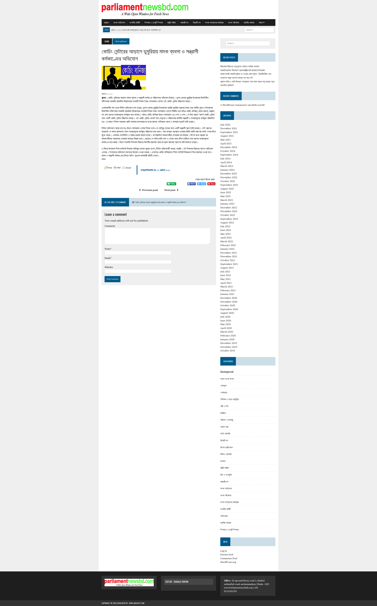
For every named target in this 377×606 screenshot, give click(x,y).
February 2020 (228, 335)
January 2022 (227, 248)
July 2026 (225, 124)
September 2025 (229, 132)
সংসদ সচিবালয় (233, 22)
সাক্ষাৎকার (224, 516)
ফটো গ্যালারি (225, 433)
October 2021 (227, 260)
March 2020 (226, 331)
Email (108, 258)
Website (109, 267)
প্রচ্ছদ (106, 22)
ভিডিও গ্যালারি (225, 454)
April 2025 (226, 143)
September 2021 (229, 264)
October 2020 (227, 305)
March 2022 (226, 241)
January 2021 (227, 294)
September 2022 (229, 218)
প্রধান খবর (224, 426)
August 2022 (227, 222)
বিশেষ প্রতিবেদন (226, 447)
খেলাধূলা (223, 385)
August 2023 (227, 188)
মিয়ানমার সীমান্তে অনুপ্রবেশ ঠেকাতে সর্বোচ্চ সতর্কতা (239, 66)
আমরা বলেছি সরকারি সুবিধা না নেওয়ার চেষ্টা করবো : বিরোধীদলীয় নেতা (245, 73)
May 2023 (225, 196)
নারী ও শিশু (224, 406)
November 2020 (228, 301)
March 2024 (226, 166)
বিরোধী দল (197, 22)
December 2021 (228, 252)
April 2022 (226, 237)
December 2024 (228, 147)
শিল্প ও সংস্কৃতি (226, 474)
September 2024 (229, 154)
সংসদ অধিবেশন (119, 22)
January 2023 (227, 203)
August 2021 (227, 267)
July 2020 (225, 316)
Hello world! (258, 105)
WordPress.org (228, 562)
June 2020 (225, 320)
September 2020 (229, 309)
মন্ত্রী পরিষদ (171, 22)
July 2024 (225, 158)
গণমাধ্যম (223, 392)
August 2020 (227, 312)
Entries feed (226, 554)
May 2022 (225, 233)
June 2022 (225, 230)
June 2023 (225, 192)
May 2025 (225, 139)
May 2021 (225, 279)
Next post (169, 190)
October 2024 (227, 151)
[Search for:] (248, 43)
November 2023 (228, 177)
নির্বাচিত (223, 413)
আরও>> (262, 22)
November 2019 (228, 346)
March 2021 (226, 286)
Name (108, 248)
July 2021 (225, 271)
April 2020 (226, 328)
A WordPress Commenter (233, 105)
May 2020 (225, 324)
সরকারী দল (184, 22)
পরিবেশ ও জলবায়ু (226, 419)
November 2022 (228, 211)
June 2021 (225, 275)
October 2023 (227, 181)
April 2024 (226, 162)
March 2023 (226, 200)
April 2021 (226, 282)
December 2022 (228, 207)
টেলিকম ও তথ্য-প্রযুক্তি (229, 399)
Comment (110, 226)
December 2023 (228, 173)
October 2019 (227, 350)
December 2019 (228, 343)
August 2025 (227, 135)
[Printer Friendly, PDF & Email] (117, 168)
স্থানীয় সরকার (249, 22)
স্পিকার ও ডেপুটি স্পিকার (153, 22)
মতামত (222, 461)
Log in (223, 550)
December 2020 (228, 297)
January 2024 (227, 169)
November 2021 (228, 256)
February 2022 (228, 245)
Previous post (150, 190)
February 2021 (228, 290)
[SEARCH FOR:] (259, 29)
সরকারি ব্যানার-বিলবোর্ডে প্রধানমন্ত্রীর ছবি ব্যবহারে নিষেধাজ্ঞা (242, 70)
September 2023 (229, 184)
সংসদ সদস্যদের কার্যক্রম (214, 22)
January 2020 (227, 339)
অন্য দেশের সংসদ (227, 378)
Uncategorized (226, 371)
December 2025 (228, 128)
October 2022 (227, 215)
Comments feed (228, 558)
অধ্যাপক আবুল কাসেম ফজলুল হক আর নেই (236, 77)
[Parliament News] (188, 9)
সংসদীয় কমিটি (135, 22)
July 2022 (225, 226)
